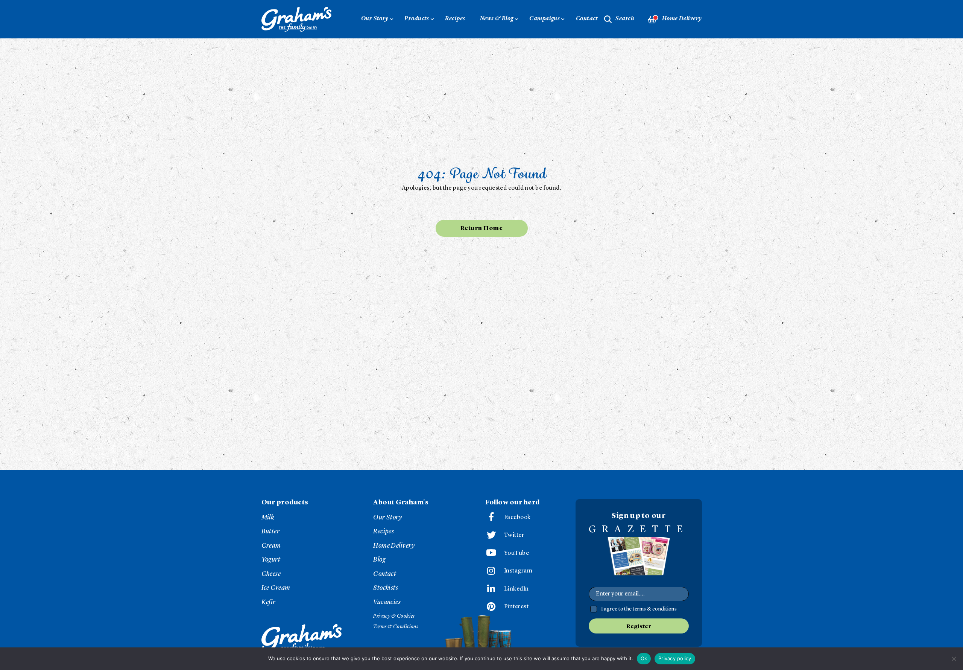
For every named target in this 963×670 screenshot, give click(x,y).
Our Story (375, 19)
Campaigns (544, 19)
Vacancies (387, 602)
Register (638, 627)
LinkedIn (516, 589)
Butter (270, 531)
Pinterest (516, 607)
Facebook (517, 518)
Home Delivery (682, 19)
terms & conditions (655, 609)
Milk (267, 517)
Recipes (455, 19)
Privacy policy (674, 658)
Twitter (514, 535)
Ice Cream (275, 588)
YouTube (516, 553)
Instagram (518, 571)
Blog (379, 559)
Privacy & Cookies (394, 616)
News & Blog (496, 19)
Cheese (271, 574)
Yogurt (271, 559)
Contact (587, 19)
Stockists (385, 588)
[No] (953, 658)
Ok (644, 658)
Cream (271, 545)
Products (416, 19)
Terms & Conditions (395, 626)
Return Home (481, 228)
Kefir (268, 602)
